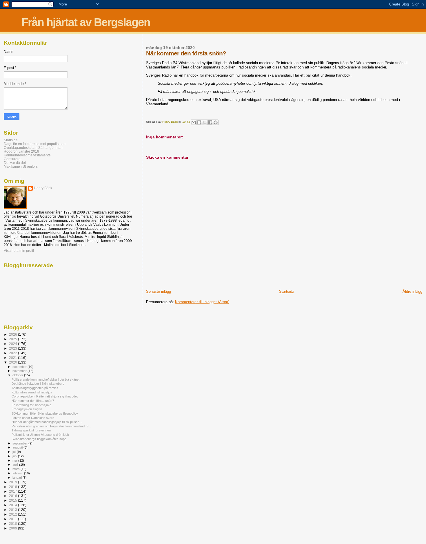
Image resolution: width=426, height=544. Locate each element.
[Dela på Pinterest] (216, 122)
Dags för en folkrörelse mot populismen (34, 144)
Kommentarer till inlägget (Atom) (202, 302)
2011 (13, 519)
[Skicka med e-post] (193, 122)
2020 (13, 362)
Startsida (286, 291)
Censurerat (12, 159)
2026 (13, 334)
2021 (13, 357)
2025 (13, 339)
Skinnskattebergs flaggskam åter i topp (39, 439)
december (20, 366)
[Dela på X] (204, 122)
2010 (13, 523)
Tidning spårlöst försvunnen (31, 430)
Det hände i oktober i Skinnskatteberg (38, 383)
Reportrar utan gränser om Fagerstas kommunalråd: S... (51, 426)
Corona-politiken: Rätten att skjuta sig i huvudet (45, 396)
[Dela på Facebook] (210, 122)
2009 (13, 528)
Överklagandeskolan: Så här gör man (33, 147)
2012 (13, 514)
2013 (13, 510)
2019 (13, 482)
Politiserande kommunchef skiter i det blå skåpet (45, 379)
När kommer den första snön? (33, 400)
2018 (13, 487)
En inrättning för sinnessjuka (31, 405)
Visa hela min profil (19, 251)
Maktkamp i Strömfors (21, 166)
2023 (13, 348)
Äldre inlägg (412, 291)
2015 (13, 500)
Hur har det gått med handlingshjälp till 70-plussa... (47, 422)
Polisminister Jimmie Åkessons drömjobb (40, 434)
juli (14, 451)
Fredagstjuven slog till (27, 409)
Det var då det (15, 163)
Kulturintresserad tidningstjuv (32, 392)
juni (15, 456)
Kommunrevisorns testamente (27, 155)
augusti (17, 447)
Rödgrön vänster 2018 (21, 151)
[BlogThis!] (199, 122)
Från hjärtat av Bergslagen (85, 22)
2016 (13, 496)
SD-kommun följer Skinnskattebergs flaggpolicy (45, 413)
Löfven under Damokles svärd (33, 418)
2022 (13, 353)
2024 (13, 344)
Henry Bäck (43, 188)
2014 (13, 505)
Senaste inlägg (158, 291)
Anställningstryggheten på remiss (35, 388)
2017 (13, 491)
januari (17, 477)
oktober (18, 375)
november (20, 371)
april (15, 464)
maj (15, 460)
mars (16, 469)
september (20, 443)
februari (18, 473)
